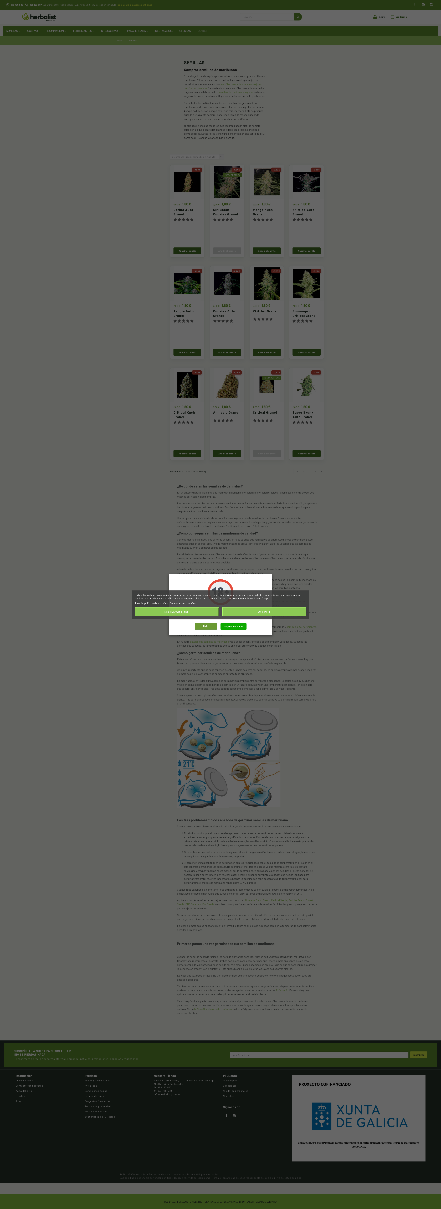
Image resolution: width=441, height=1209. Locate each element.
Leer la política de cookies (151, 603)
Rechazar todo (176, 612)
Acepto (264, 612)
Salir (205, 625)
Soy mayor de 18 (233, 626)
